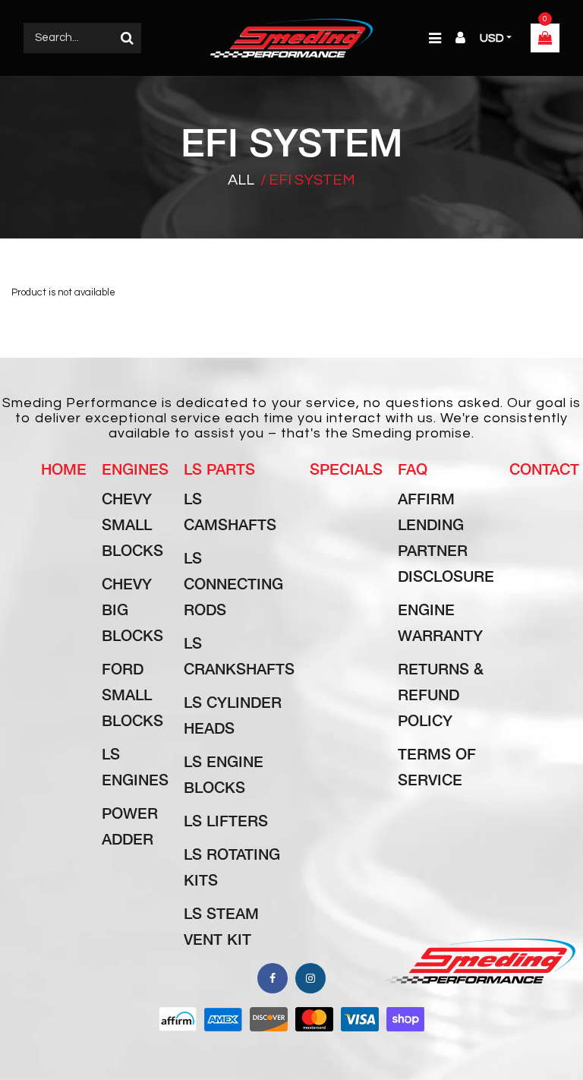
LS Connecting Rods (233, 583)
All (241, 180)
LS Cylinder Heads (233, 715)
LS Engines (135, 766)
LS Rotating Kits (232, 867)
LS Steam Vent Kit (221, 926)
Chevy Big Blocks (132, 609)
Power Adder (130, 826)
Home (64, 468)
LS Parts (219, 468)
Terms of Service (437, 766)
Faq (412, 468)
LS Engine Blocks (223, 774)
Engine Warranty (440, 622)
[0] (545, 39)
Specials (346, 468)
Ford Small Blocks (132, 694)
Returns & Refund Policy (441, 694)
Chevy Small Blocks (132, 524)
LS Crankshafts (239, 655)
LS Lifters (226, 820)
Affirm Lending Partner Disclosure (446, 537)
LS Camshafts (230, 511)
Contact (544, 468)
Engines (135, 468)
